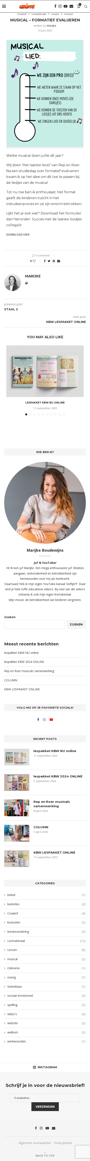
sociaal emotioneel (46, 996)
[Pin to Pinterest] (54, 261)
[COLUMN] (16, 833)
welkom (46, 1032)
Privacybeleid (63, 1143)
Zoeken (9, 617)
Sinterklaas (46, 987)
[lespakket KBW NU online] (45, 371)
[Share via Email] (58, 261)
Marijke (51, 25)
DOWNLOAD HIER (18, 234)
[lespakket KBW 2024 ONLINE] (16, 782)
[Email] (71, 6)
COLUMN (10, 680)
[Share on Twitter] (49, 261)
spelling (46, 1005)
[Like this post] (37, 261)
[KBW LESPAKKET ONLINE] (16, 858)
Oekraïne (46, 968)
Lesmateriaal (39, 14)
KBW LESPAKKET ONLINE (22, 689)
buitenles (46, 904)
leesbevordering (46, 932)
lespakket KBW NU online (45, 402)
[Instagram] (60, 6)
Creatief (21, 14)
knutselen (46, 922)
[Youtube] (65, 6)
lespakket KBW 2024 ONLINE (24, 662)
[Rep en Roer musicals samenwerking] (16, 807)
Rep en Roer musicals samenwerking (29, 671)
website (46, 1023)
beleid (46, 895)
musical (68, 14)
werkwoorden (46, 1041)
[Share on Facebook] (45, 261)
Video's (46, 1014)
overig (46, 977)
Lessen (55, 14)
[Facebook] (55, 6)
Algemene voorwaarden (35, 1143)
